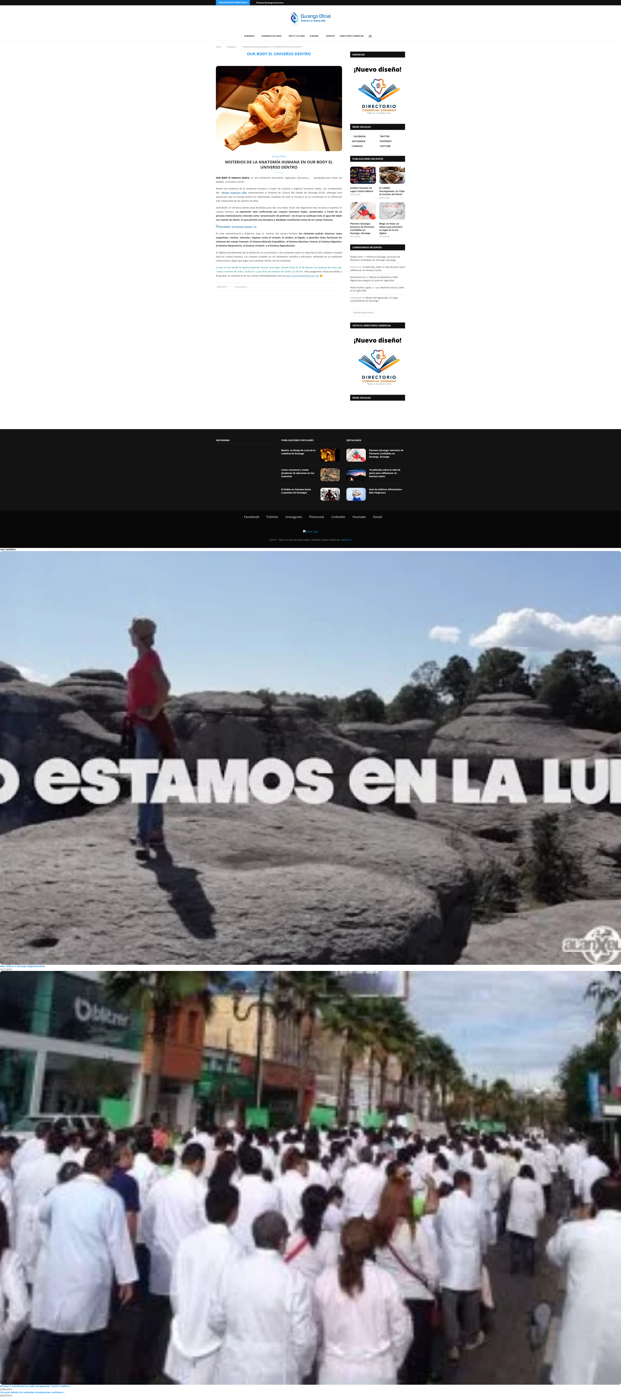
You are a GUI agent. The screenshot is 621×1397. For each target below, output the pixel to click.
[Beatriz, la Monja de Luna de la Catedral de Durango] (330, 455)
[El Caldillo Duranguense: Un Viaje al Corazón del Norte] (392, 175)
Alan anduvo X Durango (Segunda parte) (22, 966)
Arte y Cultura (297, 36)
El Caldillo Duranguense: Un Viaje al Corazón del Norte (391, 191)
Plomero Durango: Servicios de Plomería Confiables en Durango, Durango (362, 228)
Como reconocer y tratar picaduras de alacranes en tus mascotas (297, 473)
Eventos (330, 36)
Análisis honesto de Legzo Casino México (361, 189)
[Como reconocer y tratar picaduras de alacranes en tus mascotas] (330, 474)
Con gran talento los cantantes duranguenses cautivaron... (32, 1392)
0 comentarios (240, 286)
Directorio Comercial (352, 36)
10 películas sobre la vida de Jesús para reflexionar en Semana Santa (377, 268)
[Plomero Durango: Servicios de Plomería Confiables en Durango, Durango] (363, 210)
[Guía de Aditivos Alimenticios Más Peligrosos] (356, 494)
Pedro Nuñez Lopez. (361, 287)
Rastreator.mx (357, 277)
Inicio (218, 46)
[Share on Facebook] (331, 286)
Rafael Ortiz (356, 256)
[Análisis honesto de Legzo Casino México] (363, 175)
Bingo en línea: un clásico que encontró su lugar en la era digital (390, 228)
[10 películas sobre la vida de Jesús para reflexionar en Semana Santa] (356, 474)
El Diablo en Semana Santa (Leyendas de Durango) (296, 491)
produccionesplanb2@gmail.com (301, 275)
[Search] (377, 36)
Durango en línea (271, 36)
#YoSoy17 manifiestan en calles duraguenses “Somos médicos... (35, 1386)
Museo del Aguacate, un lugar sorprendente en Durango (374, 299)
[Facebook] (391, 2)
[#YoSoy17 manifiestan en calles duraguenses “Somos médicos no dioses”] (310, 1178)
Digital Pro (346, 539)
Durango (249, 36)
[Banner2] (377, 89)
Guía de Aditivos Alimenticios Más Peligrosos (385, 491)
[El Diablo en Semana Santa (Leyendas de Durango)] (330, 494)
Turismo (314, 36)
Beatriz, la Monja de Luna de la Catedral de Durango (298, 452)
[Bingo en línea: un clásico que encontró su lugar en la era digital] (392, 210)
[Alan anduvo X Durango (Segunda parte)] (310, 758)
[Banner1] (377, 360)
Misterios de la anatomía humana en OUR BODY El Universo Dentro (279, 164)
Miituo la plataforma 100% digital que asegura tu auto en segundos (374, 279)
